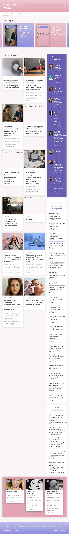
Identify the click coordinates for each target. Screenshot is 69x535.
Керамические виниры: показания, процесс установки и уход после (56, 289)
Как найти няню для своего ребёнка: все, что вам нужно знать (58, 89)
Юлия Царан (53, 282)
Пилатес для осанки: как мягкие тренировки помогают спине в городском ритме (57, 225)
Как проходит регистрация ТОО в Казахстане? (57, 78)
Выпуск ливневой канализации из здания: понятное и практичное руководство (56, 376)
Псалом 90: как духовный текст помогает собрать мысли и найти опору (57, 274)
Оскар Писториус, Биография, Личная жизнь (58, 66)
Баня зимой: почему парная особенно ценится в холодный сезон (55, 298)
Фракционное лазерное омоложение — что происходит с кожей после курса (56, 308)
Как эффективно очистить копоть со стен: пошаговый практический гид (55, 215)
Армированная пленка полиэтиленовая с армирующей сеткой (56, 366)
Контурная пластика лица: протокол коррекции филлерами (56, 327)
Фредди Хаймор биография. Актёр (58, 190)
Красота (19, 13)
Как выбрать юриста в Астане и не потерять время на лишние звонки (57, 245)
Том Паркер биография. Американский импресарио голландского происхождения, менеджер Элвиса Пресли (58, 165)
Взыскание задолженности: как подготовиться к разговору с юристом (56, 235)
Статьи (13, 13)
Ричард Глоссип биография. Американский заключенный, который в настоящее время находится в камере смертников (57, 443)
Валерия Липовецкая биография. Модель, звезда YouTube (58, 101)
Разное (32, 13)
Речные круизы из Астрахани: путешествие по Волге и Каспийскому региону (57, 254)
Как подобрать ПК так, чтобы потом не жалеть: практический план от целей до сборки (56, 347)
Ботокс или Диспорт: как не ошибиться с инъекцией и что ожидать (57, 318)
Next (66, 33)
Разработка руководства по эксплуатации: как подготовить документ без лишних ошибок (56, 264)
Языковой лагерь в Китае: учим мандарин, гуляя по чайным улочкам (56, 357)
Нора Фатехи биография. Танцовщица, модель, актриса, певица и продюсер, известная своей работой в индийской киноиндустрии (58, 117)
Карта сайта (64, 530)
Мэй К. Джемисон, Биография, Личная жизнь (58, 179)
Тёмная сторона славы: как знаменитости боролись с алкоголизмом (56, 337)
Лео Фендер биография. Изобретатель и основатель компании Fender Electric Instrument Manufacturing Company (56, 467)
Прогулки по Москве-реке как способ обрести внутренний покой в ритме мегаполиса (57, 431)
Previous (3, 33)
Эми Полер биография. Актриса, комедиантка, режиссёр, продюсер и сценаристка (57, 455)
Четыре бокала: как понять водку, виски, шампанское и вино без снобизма (56, 396)
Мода (26, 13)
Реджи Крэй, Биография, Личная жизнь (58, 151)
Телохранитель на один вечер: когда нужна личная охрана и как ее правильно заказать (56, 386)
